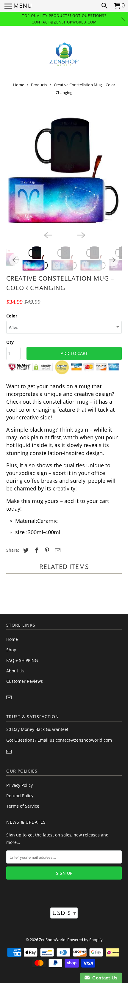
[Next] (80, 234)
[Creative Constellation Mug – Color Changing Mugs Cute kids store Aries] (64, 171)
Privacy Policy (19, 785)
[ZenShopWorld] (64, 54)
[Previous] (47, 234)
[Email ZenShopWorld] (9, 697)
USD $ (64, 913)
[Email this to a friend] (57, 550)
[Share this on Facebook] (35, 550)
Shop (11, 649)
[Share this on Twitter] (25, 550)
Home (18, 84)
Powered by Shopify (85, 939)
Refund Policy (19, 795)
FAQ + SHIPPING (22, 660)
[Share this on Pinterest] (46, 550)
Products (39, 84)
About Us (15, 671)
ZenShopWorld (52, 939)
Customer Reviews (24, 681)
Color (11, 316)
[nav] (18, 6)
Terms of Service (22, 806)
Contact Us (104, 977)
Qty (10, 342)
